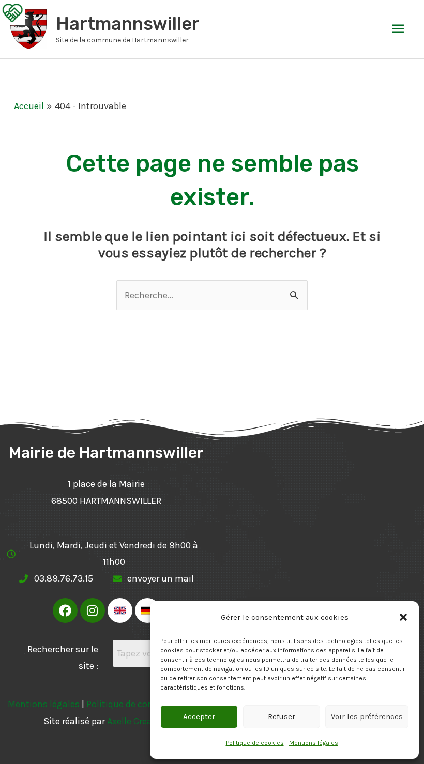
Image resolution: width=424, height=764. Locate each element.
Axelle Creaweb (138, 721)
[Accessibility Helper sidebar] (12, 12)
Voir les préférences (367, 716)
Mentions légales (313, 742)
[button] (403, 617)
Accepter (199, 716)
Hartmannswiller (128, 24)
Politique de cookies (255, 742)
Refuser (281, 716)
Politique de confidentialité (143, 704)
